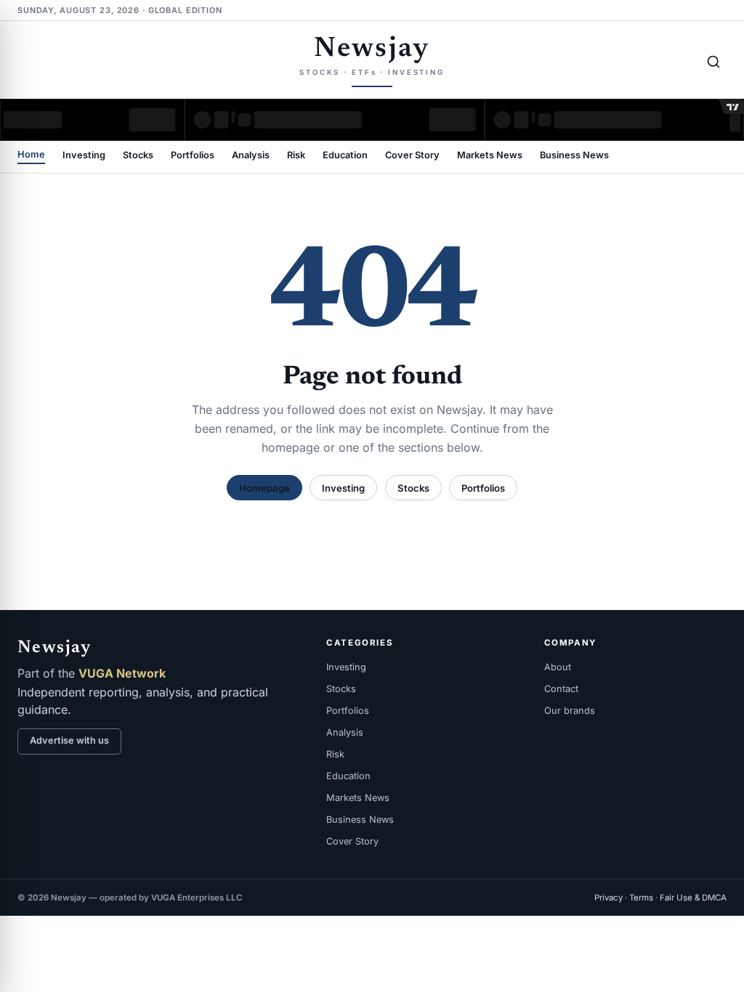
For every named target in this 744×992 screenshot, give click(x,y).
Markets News (489, 155)
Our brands (569, 710)
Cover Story (412, 155)
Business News (574, 155)
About (557, 667)
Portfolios (192, 155)
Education (345, 155)
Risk (296, 155)
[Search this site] (713, 62)
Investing (83, 155)
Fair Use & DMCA (693, 898)
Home (31, 155)
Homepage (264, 488)
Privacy (608, 898)
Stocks (138, 155)
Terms (641, 898)
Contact (561, 688)
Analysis (251, 155)
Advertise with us (69, 740)
